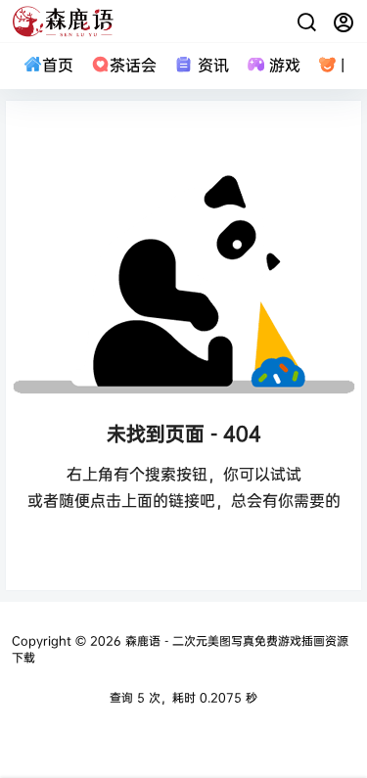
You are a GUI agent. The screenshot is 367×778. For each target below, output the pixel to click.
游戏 (284, 64)
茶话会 (133, 64)
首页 (57, 64)
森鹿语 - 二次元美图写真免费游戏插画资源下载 (180, 648)
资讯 (213, 64)
